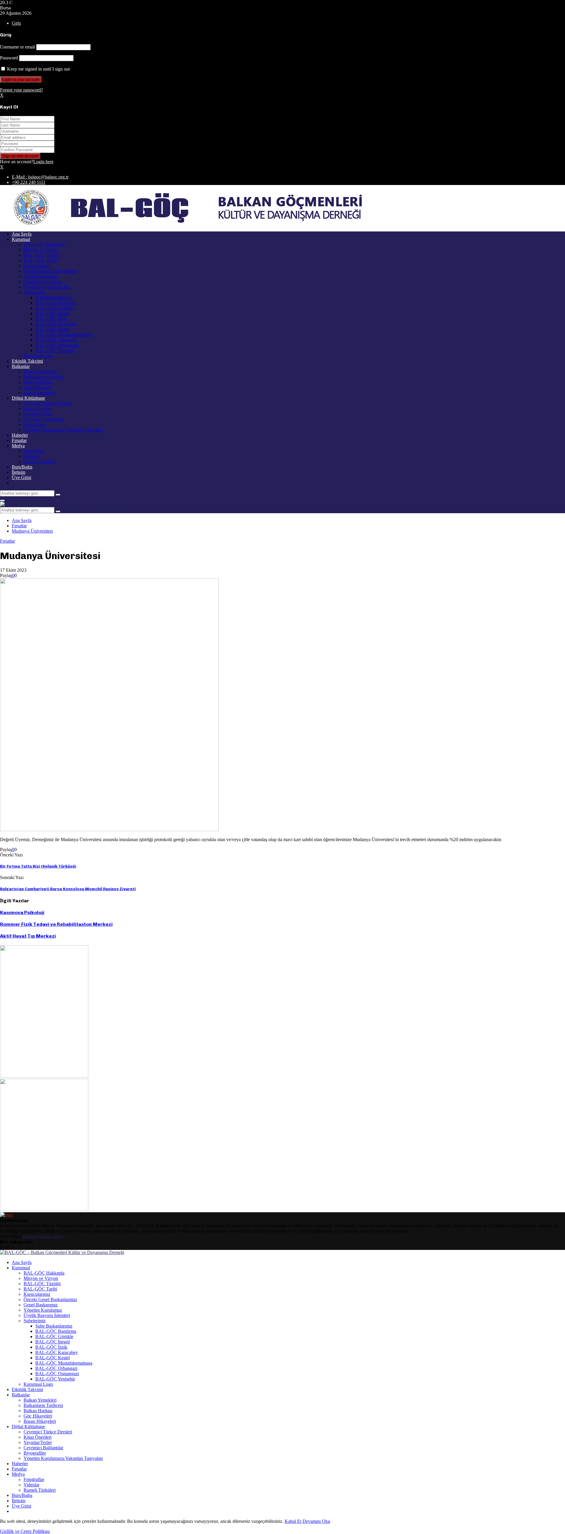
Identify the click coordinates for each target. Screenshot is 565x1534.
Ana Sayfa (21, 233)
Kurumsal (21, 239)
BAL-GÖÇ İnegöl (52, 313)
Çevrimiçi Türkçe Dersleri (48, 403)
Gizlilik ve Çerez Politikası (25, 1531)
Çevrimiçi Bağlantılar (43, 419)
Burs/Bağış (22, 466)
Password (9, 57)
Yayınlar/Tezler (38, 413)
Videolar (31, 456)
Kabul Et (293, 1521)
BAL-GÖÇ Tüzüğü (42, 255)
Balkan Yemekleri (40, 371)
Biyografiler (35, 424)
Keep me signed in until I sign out (38, 68)
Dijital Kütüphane (28, 398)
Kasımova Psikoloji (22, 912)
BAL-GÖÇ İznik (51, 318)
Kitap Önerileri (37, 408)
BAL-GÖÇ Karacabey (56, 323)
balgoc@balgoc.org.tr (43, 1236)
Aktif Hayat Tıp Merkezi (28, 936)
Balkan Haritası (38, 382)
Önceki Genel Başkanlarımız (50, 271)
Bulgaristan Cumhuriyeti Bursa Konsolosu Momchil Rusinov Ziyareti (68, 889)
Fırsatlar (19, 440)
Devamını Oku (316, 1521)
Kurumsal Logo (38, 355)
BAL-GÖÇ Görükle (54, 308)
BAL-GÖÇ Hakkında (44, 244)
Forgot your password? (21, 89)
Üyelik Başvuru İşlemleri (47, 286)
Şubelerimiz (35, 292)
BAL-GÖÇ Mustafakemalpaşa (63, 334)
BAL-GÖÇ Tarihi (40, 260)
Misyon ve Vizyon (41, 249)
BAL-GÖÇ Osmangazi (57, 345)
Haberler (20, 435)
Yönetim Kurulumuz (43, 281)
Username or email (17, 46)
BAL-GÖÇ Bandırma (55, 302)
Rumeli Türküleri (40, 461)
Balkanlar (21, 366)
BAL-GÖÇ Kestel (52, 329)
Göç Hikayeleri (38, 387)
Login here (43, 161)
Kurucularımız (37, 265)
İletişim (18, 472)
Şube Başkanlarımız (53, 297)
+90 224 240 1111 (28, 182)
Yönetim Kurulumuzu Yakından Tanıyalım (63, 429)
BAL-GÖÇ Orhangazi (56, 339)
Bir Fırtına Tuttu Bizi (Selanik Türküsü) (38, 866)
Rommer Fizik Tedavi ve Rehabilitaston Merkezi (56, 924)
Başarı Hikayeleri (40, 392)
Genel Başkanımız (41, 276)
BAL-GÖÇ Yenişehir (55, 350)
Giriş (16, 23)
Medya (18, 445)
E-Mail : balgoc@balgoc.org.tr (40, 176)
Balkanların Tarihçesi (43, 376)
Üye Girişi (21, 477)
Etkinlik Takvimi (27, 361)
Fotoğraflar (34, 450)
